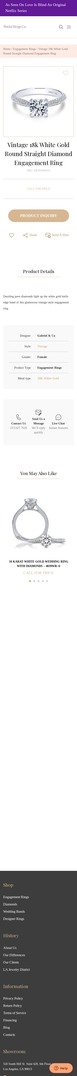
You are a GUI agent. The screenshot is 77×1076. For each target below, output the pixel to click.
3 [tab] (38, 581)
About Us (9, 948)
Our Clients (11, 962)
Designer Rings (13, 919)
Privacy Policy (13, 998)
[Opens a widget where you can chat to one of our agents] (61, 1068)
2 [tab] (34, 581)
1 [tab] (30, 581)
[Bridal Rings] (9, 27)
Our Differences (14, 955)
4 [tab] (43, 581)
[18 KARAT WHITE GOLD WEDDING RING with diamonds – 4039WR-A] (38, 523)
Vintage (42, 346)
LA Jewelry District (16, 969)
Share (32, 235)
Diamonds (10, 904)
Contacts (9, 1035)
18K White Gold (48, 378)
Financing (10, 1020)
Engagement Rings (24, 49)
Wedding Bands (14, 911)
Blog (6, 1027)
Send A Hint (59, 235)
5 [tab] (47, 581)
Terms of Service (14, 1013)
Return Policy (12, 1005)
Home (6, 49)
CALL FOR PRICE (38, 188)
